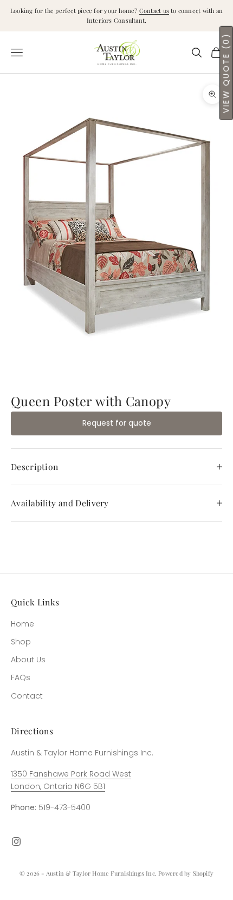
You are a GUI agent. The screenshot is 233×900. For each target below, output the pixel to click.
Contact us (154, 10)
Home (22, 623)
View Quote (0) (226, 73)
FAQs (20, 677)
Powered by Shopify (185, 873)
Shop (21, 641)
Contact (27, 695)
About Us (28, 659)
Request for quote (116, 423)
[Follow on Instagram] (16, 841)
